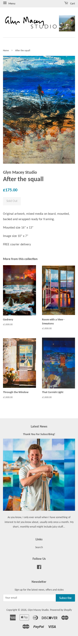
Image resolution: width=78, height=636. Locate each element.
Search (39, 547)
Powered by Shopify (61, 610)
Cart (72, 3)
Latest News (39, 426)
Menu (11, 3)
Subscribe (65, 598)
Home (6, 50)
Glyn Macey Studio (38, 610)
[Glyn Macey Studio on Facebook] (39, 568)
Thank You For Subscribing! (39, 434)
